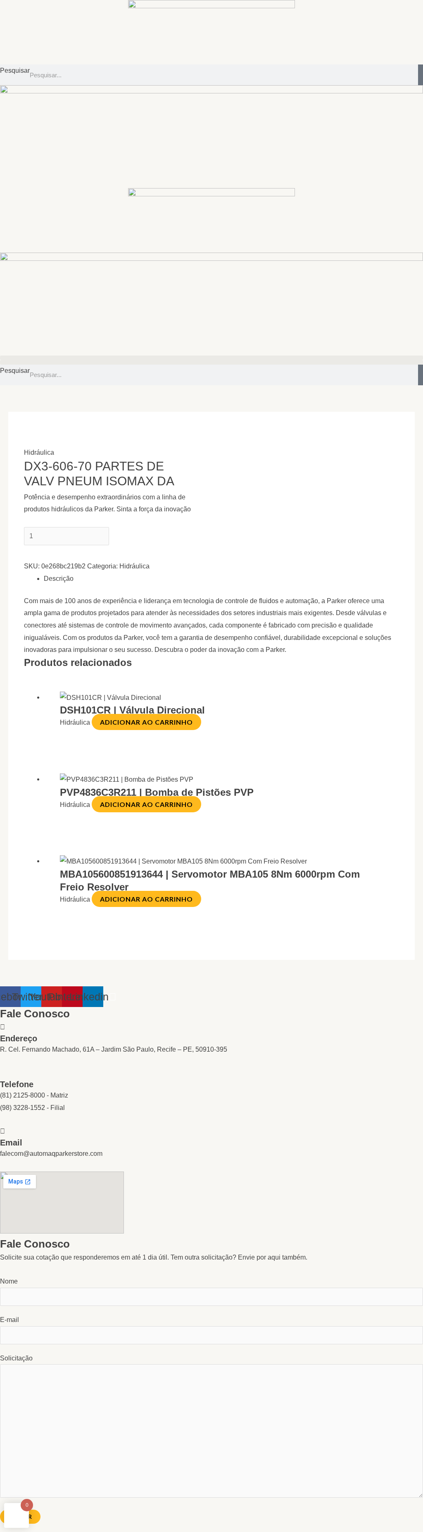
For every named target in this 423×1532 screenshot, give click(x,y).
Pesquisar (15, 70)
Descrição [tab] (59, 578)
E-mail (9, 1319)
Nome (9, 1281)
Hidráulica (39, 452)
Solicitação (16, 1358)
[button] (211, 358)
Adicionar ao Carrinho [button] (146, 722)
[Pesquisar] (420, 74)
